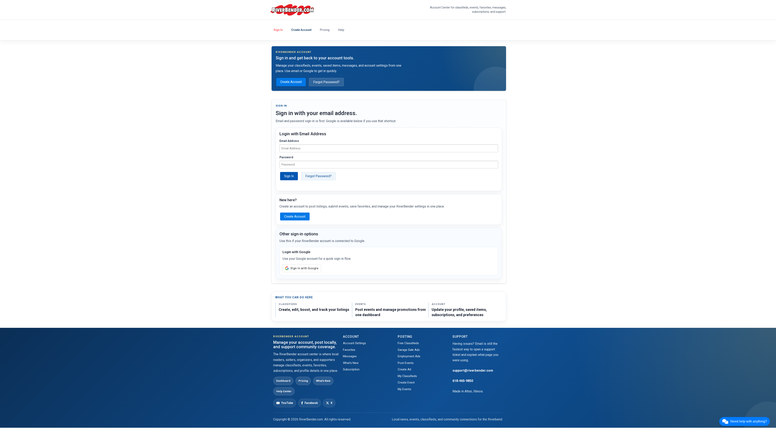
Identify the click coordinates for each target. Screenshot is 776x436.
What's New (323, 380)
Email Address (289, 141)
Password (286, 157)
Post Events (406, 363)
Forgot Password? (326, 82)
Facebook (311, 403)
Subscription (351, 369)
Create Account (301, 29)
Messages (350, 356)
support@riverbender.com (472, 370)
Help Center (284, 391)
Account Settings (354, 343)
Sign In (278, 29)
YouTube (287, 403)
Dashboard (283, 380)
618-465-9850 (462, 381)
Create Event (406, 382)
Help (341, 29)
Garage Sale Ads (409, 350)
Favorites (349, 350)
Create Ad (404, 369)
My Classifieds (407, 376)
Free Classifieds (408, 343)
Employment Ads (409, 356)
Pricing (325, 29)
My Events (404, 389)
